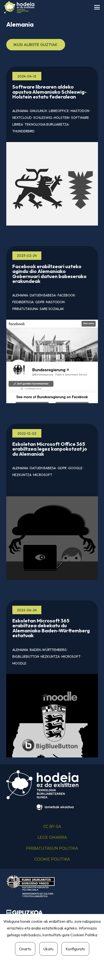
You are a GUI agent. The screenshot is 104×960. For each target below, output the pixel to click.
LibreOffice (59, 111)
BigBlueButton (25, 656)
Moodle (19, 663)
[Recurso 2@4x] (30, 886)
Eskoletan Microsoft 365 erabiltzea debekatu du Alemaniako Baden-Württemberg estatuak (51, 628)
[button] (97, 7)
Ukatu (48, 948)
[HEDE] (19, 7)
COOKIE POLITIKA (52, 859)
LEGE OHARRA (52, 837)
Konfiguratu (75, 948)
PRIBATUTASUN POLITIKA (52, 848)
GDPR (39, 302)
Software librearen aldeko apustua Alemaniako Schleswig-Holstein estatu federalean (49, 92)
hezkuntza (21, 475)
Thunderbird (23, 131)
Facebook (66, 295)
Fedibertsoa (23, 302)
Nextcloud (22, 117)
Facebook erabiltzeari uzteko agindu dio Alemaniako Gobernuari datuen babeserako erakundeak (49, 273)
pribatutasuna (25, 309)
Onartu (25, 948)
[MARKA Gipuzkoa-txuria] (24, 913)
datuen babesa (43, 295)
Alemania (20, 111)
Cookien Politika (83, 934)
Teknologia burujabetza (47, 124)
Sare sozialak (52, 309)
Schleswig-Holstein (51, 117)
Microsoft (42, 475)
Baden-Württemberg (48, 650)
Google (75, 468)
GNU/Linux (38, 111)
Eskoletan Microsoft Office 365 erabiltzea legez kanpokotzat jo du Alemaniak (49, 449)
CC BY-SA (52, 826)
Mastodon (80, 111)
